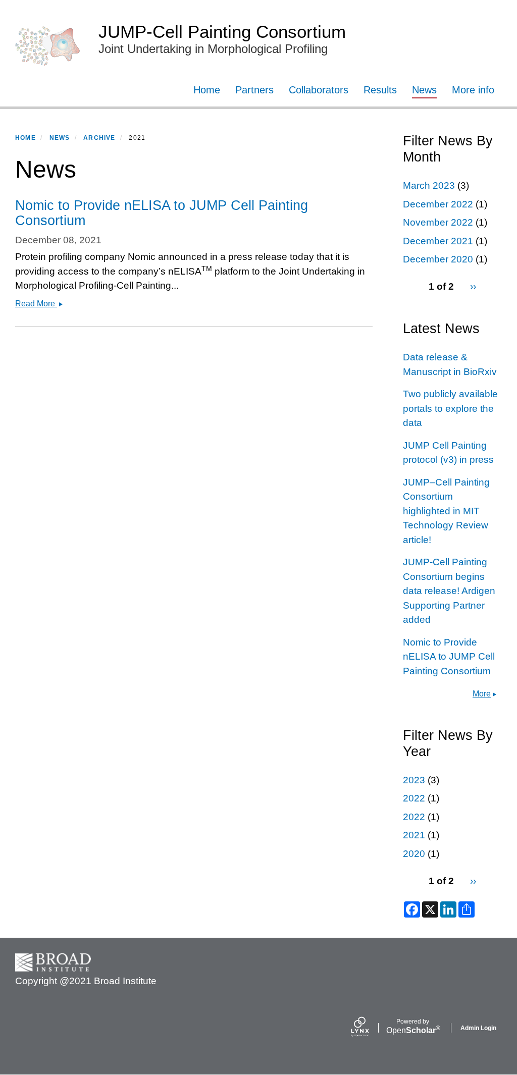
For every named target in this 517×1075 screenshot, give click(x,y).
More (482, 693)
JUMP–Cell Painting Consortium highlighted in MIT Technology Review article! (446, 511)
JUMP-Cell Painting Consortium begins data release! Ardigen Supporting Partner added (449, 591)
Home (206, 89)
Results (380, 89)
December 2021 (438, 241)
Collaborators (318, 89)
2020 (414, 853)
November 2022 (438, 222)
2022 (414, 798)
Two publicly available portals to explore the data (450, 408)
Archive (99, 137)
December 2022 (438, 204)
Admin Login (478, 1028)
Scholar (412, 1026)
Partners (254, 89)
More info (473, 89)
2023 (414, 780)
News (424, 89)
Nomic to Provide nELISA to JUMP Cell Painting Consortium (449, 656)
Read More (41, 303)
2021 (414, 835)
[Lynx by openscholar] (368, 1027)
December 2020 (438, 259)
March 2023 (429, 185)
